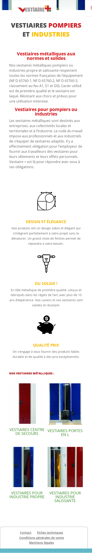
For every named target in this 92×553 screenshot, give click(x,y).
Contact (25, 533)
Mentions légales (41, 543)
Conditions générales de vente (41, 538)
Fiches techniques (50, 533)
